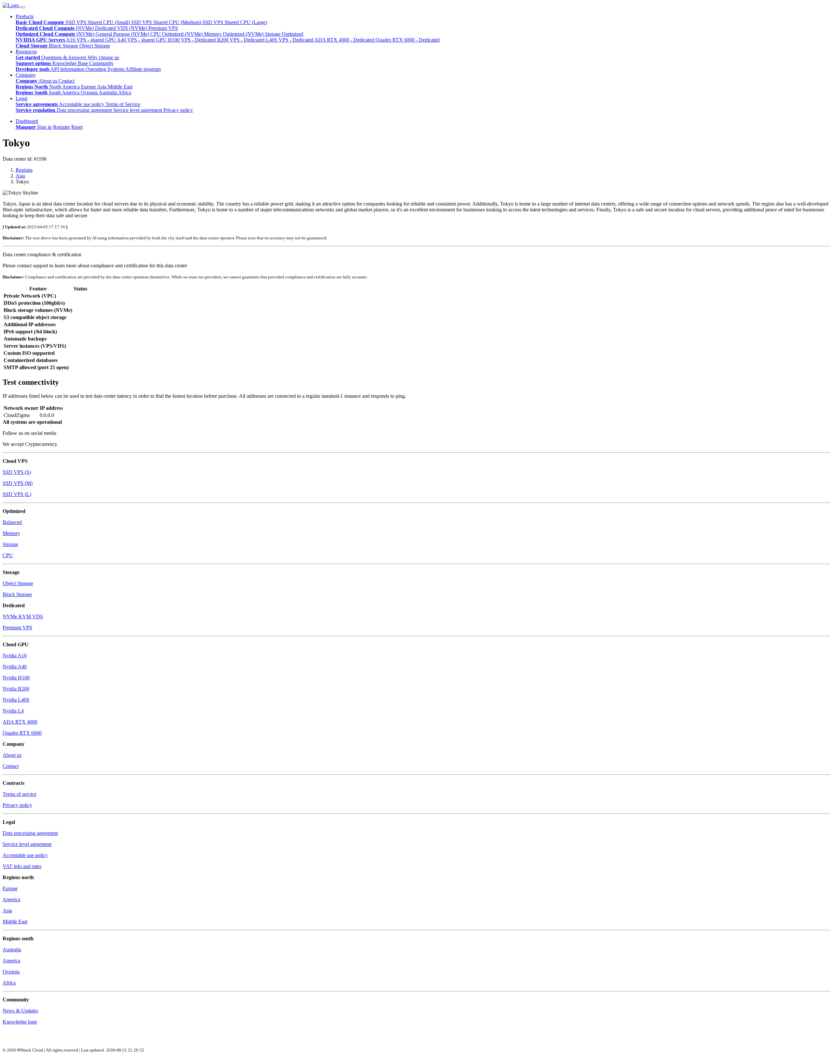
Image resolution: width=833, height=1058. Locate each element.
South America (65, 92)
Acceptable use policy (82, 104)
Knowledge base (20, 1022)
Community (101, 63)
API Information (68, 69)
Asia (102, 86)
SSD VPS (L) (17, 494)
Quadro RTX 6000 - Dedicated (408, 40)
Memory (11, 533)
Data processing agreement (85, 110)
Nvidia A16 (15, 655)
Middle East (120, 86)
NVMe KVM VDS (23, 616)
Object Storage (94, 45)
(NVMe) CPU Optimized (158, 34)
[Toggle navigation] (22, 7)
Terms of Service (122, 104)
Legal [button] (21, 98)
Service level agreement (138, 110)
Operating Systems (105, 69)
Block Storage (64, 45)
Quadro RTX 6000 (22, 733)
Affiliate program (143, 69)
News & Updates (20, 1010)
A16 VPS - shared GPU (91, 40)
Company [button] (26, 75)
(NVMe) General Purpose (103, 34)
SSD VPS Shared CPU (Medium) (166, 22)
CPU (8, 555)
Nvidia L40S (16, 700)
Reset (77, 127)
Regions (24, 170)
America (11, 899)
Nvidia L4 (13, 711)
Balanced (12, 522)
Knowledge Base (70, 63)
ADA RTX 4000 (20, 722)
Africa (124, 92)
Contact (67, 81)
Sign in (44, 127)
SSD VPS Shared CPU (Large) (234, 22)
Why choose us (103, 57)
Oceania (90, 92)
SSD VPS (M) (18, 483)
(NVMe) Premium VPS (153, 28)
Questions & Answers (64, 57)
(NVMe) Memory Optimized (215, 34)
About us (48, 81)
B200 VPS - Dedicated (241, 40)
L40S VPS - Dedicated (290, 40)
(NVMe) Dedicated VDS (102, 28)
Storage (10, 544)
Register (61, 127)
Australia (108, 92)
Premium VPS (17, 627)
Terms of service (19, 794)
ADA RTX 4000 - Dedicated (345, 40)
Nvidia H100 (16, 677)
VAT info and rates (22, 866)
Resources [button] (26, 51)
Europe (89, 86)
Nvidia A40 (15, 666)
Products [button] (25, 16)
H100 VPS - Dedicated (192, 40)
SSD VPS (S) (17, 472)
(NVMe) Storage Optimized (274, 34)
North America (65, 86)
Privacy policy (178, 110)
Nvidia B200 (16, 688)
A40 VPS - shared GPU (142, 40)
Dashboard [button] (27, 121)
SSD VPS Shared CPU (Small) (98, 22)
